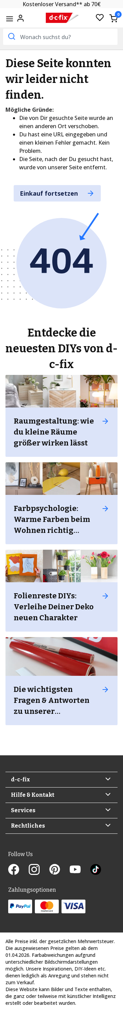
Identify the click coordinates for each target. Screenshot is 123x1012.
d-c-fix (20, 779)
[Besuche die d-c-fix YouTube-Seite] (80, 870)
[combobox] (60, 37)
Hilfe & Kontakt (32, 795)
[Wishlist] (100, 18)
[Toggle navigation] (9, 18)
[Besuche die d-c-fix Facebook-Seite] (18, 870)
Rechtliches (28, 825)
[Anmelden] (20, 17)
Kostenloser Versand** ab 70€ (62, 4)
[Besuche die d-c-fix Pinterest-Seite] (59, 870)
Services (23, 810)
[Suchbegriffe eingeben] (11, 36)
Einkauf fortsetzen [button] (50, 193)
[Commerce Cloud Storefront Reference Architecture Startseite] (62, 18)
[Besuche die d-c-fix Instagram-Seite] (39, 870)
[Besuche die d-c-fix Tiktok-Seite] (95, 870)
